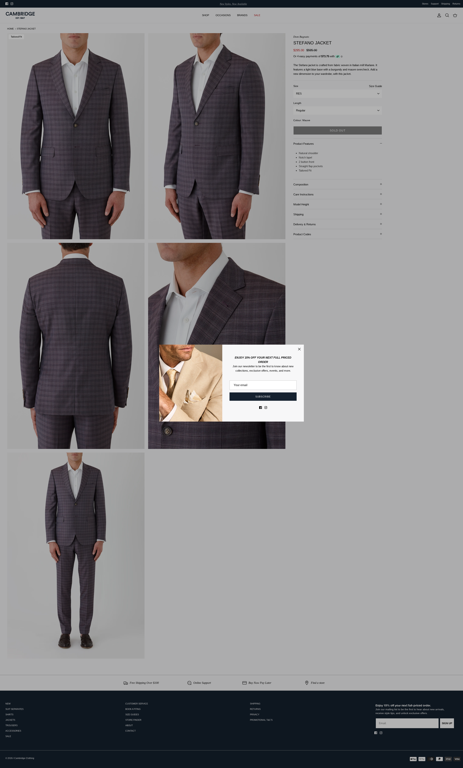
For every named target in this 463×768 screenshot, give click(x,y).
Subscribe (263, 396)
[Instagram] (265, 407)
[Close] (299, 349)
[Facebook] (260, 407)
